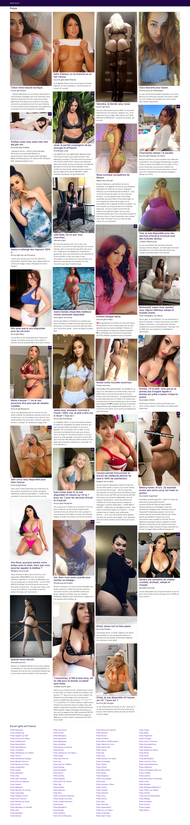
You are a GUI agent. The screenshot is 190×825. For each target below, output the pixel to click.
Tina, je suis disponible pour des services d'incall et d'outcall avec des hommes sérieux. (157, 236)
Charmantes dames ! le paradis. (156, 153)
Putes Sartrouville (103, 747)
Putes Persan (15, 804)
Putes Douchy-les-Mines (20, 738)
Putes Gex (57, 761)
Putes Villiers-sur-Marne (148, 790)
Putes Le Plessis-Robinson (63, 796)
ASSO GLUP (14, 3)
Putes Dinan (144, 756)
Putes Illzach (58, 756)
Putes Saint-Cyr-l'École (62, 781)
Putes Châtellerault (17, 741)
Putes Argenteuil (145, 736)
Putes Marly (143, 733)
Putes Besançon (145, 747)
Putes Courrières (60, 730)
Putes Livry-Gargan (103, 779)
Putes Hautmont (145, 767)
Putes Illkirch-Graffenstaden (107, 741)
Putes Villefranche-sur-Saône (22, 753)
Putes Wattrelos (16, 787)
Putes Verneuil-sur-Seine (106, 759)
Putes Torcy (101, 796)
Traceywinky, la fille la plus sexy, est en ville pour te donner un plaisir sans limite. (73, 681)
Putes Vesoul (101, 750)
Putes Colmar (101, 787)
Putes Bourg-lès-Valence (106, 730)
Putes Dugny (144, 730)
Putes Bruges (58, 810)
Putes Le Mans (145, 773)
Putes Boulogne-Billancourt (150, 787)
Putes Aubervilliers (103, 807)
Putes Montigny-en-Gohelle (21, 807)
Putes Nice (57, 793)
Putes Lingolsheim (17, 767)
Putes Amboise (59, 813)
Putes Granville (102, 804)
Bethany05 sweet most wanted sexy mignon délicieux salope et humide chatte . (156, 310)
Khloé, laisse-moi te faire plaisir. (113, 626)
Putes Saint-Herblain (18, 779)
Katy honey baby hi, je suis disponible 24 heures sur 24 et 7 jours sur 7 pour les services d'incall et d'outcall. (73, 496)
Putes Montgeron (60, 807)
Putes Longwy (144, 807)
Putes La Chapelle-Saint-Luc (150, 770)
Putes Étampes (59, 779)
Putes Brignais (145, 784)
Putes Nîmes (144, 810)
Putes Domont (101, 733)
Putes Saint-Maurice (18, 747)
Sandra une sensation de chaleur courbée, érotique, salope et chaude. (157, 582)
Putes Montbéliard (146, 759)
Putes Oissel (101, 773)
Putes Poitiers (144, 793)
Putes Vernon (101, 799)
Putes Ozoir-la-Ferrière (148, 741)
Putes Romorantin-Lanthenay (150, 779)
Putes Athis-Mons (103, 770)
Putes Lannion (144, 776)
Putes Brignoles (102, 776)
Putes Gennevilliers (18, 744)
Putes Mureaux (59, 790)
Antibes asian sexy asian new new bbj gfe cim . (29, 143)
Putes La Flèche (102, 738)
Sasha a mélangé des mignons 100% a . (30, 251)
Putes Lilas (14, 776)
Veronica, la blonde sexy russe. (113, 104)
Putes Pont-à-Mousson (62, 816)
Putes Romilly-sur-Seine (19, 801)
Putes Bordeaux (16, 813)
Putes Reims (144, 753)
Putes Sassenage (17, 793)
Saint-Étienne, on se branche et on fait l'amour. (73, 75)
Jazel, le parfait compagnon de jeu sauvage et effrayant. (72, 146)
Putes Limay (144, 781)
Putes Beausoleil (59, 738)
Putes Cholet (58, 733)
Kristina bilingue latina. (108, 316)
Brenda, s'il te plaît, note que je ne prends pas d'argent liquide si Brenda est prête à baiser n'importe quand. (158, 392)
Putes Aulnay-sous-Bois (62, 799)
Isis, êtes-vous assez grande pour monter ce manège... (72, 578)
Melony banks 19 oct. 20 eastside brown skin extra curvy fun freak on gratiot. (158, 490)
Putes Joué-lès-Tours (147, 761)
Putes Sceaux (144, 804)
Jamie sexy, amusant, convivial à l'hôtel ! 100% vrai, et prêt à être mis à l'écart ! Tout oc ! (73, 413)
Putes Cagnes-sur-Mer (19, 736)
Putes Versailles (59, 744)
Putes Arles (100, 781)
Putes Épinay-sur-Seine (19, 764)
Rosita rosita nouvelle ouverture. (114, 382)
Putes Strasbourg (17, 733)
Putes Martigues (59, 736)
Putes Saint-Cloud (103, 816)
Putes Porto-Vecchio (18, 799)
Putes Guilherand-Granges (20, 759)
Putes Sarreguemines (147, 744)
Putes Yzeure (15, 756)
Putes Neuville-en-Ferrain (20, 790)
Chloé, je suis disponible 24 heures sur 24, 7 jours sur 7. (115, 699)
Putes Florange (145, 738)
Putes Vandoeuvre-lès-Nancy (64, 753)
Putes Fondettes (145, 801)
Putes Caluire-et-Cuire (105, 744)
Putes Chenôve (102, 793)
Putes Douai (58, 804)
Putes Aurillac (58, 776)
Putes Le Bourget (103, 813)
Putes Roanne (58, 787)
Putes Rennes (15, 816)
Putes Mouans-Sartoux (19, 761)
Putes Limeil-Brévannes (148, 764)
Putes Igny (100, 801)
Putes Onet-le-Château (62, 764)
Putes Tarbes (101, 764)
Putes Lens (14, 810)
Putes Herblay (58, 767)
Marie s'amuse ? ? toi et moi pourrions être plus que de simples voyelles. (30, 403)
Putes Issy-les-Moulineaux (149, 796)
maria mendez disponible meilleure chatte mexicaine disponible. (72, 313)
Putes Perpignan (59, 770)
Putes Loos (100, 756)
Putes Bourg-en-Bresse (62, 747)
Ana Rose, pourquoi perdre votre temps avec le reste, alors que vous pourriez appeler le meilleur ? (30, 565)
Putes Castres (15, 784)
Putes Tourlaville (16, 750)
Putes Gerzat (58, 750)
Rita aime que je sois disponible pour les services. (28, 330)
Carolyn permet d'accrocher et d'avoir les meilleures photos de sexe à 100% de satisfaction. (113, 476)
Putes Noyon (58, 773)
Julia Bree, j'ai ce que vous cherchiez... (68, 236)
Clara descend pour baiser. (154, 87)
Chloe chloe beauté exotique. (27, 87)
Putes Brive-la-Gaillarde (19, 781)
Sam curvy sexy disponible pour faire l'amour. (28, 481)
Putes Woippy (144, 799)
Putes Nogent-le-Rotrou (148, 750)
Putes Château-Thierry (19, 796)
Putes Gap (57, 784)
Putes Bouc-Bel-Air (61, 759)
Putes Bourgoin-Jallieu (105, 784)
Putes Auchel (15, 770)
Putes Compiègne (103, 761)
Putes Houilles (102, 790)
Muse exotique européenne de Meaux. (113, 176)
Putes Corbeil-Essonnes (62, 801)
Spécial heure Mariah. (23, 659)
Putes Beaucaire (16, 730)
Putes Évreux (101, 736)
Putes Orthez (101, 767)
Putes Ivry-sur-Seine (104, 810)
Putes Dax (100, 753)
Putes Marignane (60, 741)
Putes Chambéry (16, 773)
